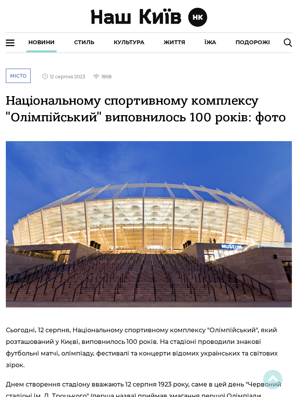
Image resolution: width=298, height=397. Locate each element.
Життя (174, 42)
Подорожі (253, 42)
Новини (41, 42)
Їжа (210, 42)
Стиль (84, 42)
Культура (129, 42)
